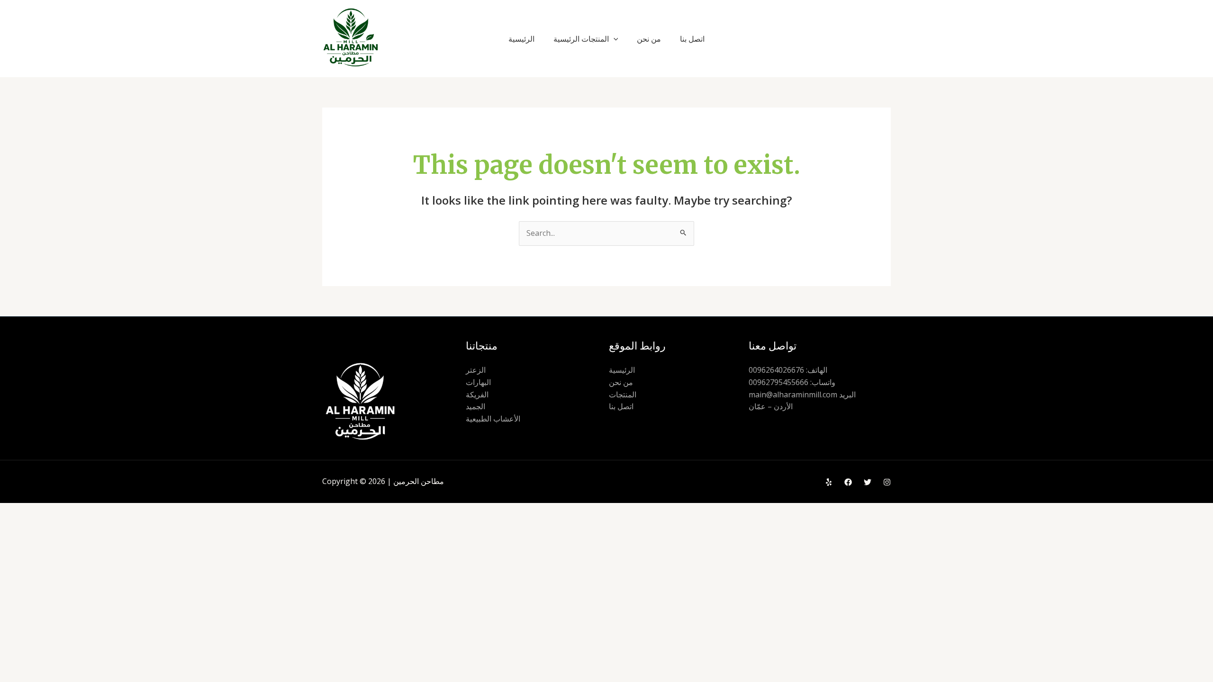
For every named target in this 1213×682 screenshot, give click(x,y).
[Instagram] (887, 482)
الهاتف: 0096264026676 (788, 370)
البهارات (478, 382)
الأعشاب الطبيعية (493, 418)
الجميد (475, 406)
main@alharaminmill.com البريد (802, 394)
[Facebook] (848, 482)
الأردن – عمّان (771, 406)
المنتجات (622, 394)
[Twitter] (867, 482)
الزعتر (476, 370)
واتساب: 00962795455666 (792, 382)
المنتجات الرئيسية (581, 39)
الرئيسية (521, 39)
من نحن (649, 39)
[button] (613, 39)
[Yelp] (829, 482)
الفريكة (477, 394)
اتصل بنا (692, 39)
